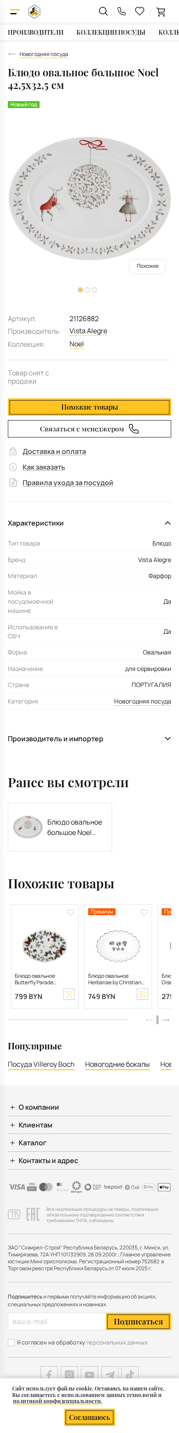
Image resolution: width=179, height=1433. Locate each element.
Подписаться (138, 1321)
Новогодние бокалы (117, 1064)
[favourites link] (140, 11)
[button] (87, 290)
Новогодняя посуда (142, 701)
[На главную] (34, 11)
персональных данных (117, 1342)
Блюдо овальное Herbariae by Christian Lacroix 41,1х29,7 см (114, 979)
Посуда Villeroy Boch (41, 1064)
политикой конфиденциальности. (57, 1400)
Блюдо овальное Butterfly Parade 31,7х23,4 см (35, 979)
